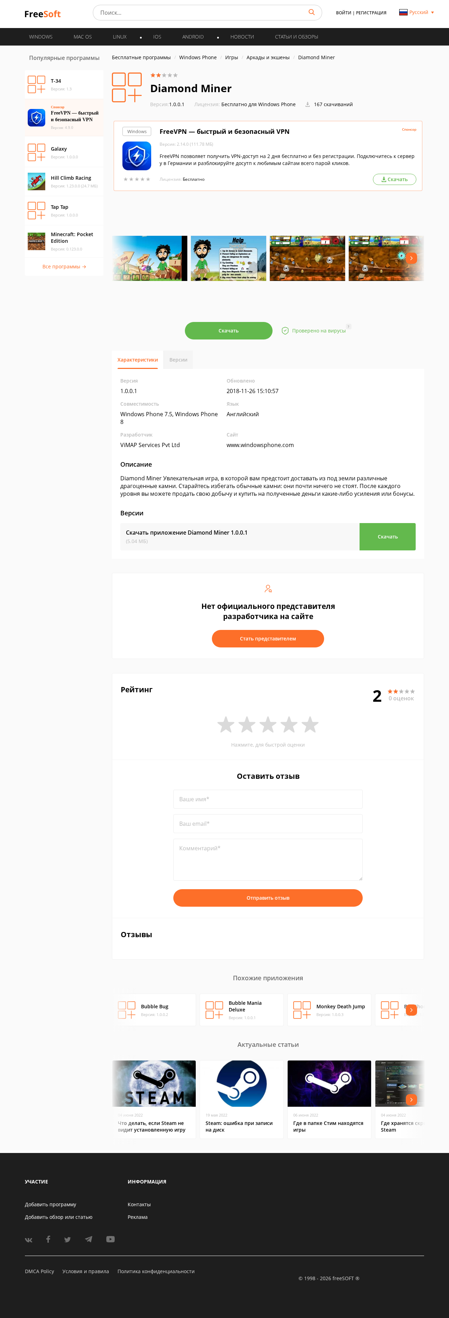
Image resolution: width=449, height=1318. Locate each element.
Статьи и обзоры (296, 36)
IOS (157, 36)
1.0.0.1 (167, 104)
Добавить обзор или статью (59, 1217)
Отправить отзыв (268, 897)
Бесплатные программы (141, 57)
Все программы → (64, 266)
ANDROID (193, 36)
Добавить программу (50, 1204)
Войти (343, 13)
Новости (242, 36)
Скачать (229, 330)
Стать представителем (268, 638)
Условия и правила (85, 1271)
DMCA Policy (39, 1271)
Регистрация (371, 13)
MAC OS (83, 36)
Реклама (138, 1217)
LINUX (120, 36)
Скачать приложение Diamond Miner (187, 532)
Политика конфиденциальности (156, 1271)
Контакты (139, 1204)
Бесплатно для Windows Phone (258, 104)
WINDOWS (41, 36)
